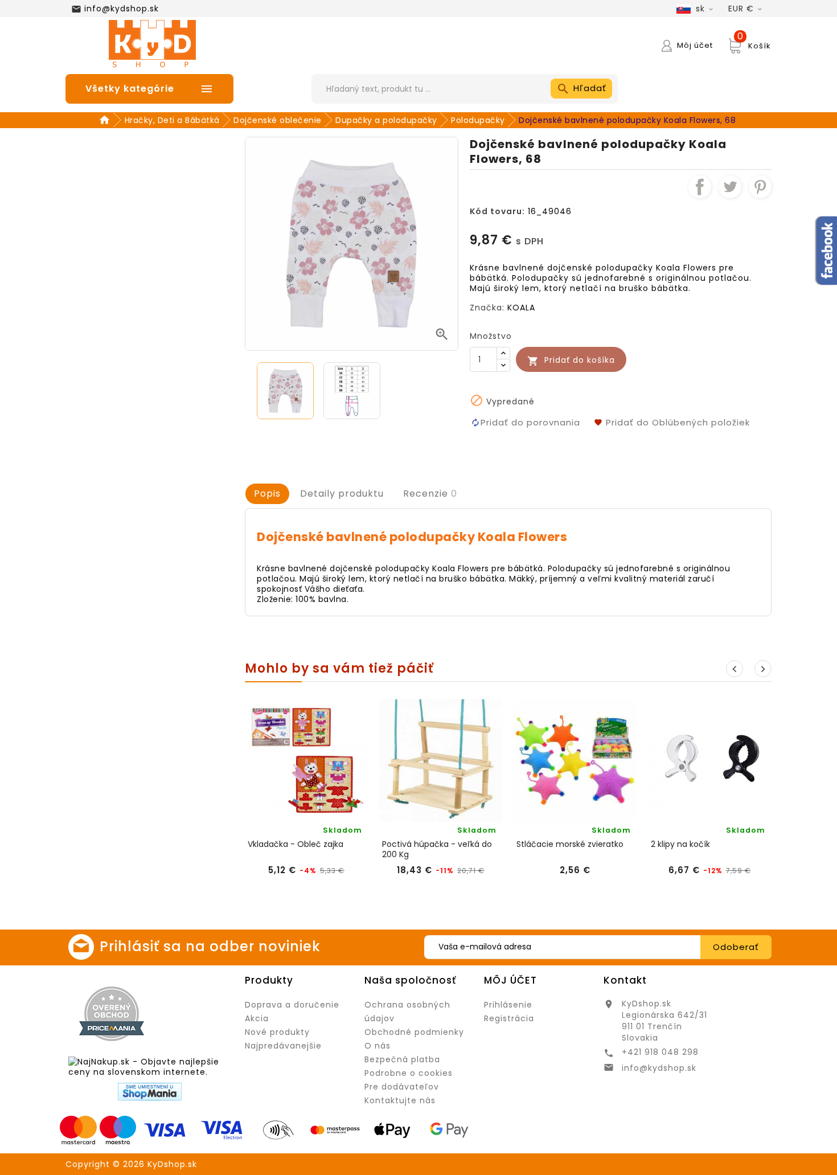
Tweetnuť (730, 186)
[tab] (267, 494)
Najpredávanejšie (283, 1045)
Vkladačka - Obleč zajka (295, 844)
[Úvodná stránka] (106, 120)
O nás (377, 1045)
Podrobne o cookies (408, 1073)
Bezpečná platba (402, 1059)
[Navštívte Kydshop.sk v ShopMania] (149, 1091)
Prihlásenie (508, 1004)
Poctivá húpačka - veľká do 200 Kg (437, 849)
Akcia (257, 1018)
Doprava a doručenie (292, 1004)
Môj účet (510, 980)
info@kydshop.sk (121, 8)
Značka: (487, 307)
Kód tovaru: (497, 211)
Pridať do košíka (571, 360)
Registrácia (509, 1018)
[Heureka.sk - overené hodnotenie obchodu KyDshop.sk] (195, 1013)
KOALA (521, 307)
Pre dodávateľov (401, 1086)
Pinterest (760, 186)
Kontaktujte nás (400, 1100)
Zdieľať (699, 186)
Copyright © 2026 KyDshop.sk (131, 1164)
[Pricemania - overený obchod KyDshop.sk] (111, 1014)
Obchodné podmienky (414, 1032)
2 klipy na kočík (680, 844)
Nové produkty (277, 1032)
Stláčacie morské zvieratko (569, 844)
